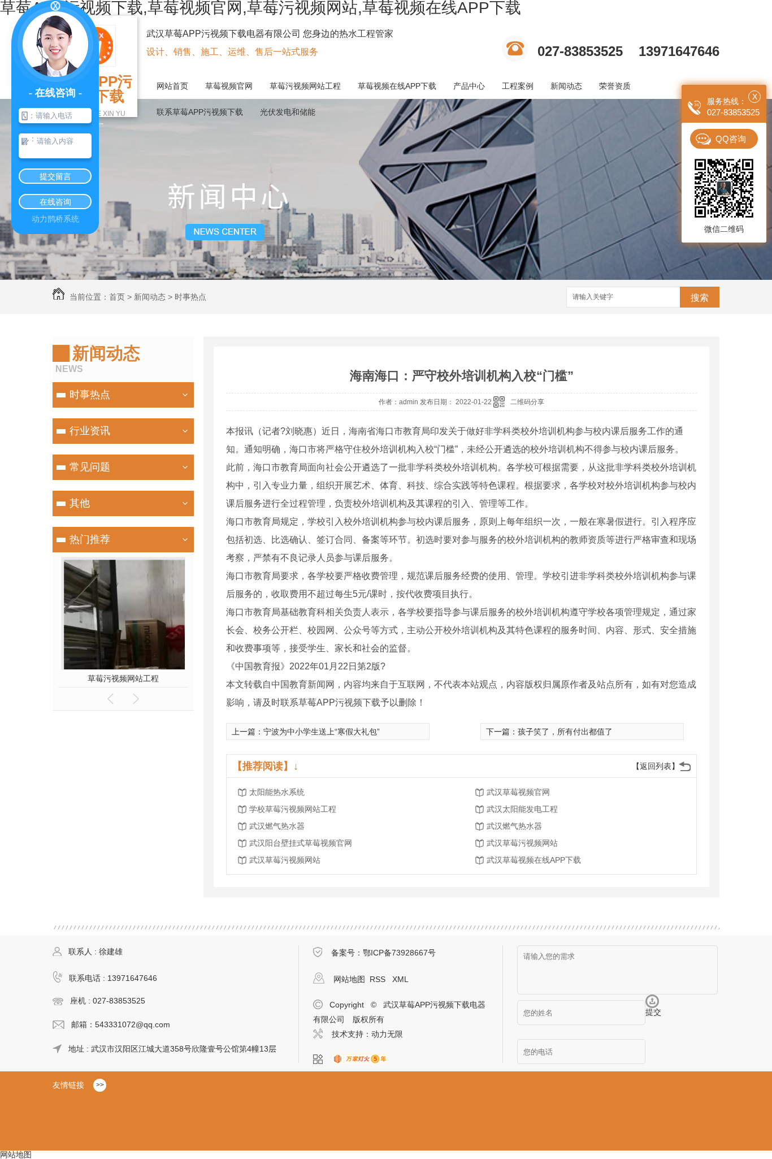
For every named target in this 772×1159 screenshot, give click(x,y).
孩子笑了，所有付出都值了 (565, 731)
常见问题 (90, 467)
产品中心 (469, 85)
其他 (80, 503)
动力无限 (387, 1034)
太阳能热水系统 (277, 792)
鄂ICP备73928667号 (399, 952)
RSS (379, 979)
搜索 (700, 297)
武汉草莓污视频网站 (522, 842)
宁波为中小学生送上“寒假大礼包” (321, 731)
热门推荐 (90, 539)
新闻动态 (566, 85)
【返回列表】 (655, 766)
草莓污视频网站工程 (305, 85)
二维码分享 (527, 402)
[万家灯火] (363, 1059)
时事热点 (190, 296)
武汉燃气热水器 (277, 826)
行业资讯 (90, 430)
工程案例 (518, 85)
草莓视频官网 (229, 85)
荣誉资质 (615, 85)
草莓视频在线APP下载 (397, 85)
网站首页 (172, 85)
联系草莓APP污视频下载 (200, 111)
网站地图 (349, 979)
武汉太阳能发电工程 (522, 809)
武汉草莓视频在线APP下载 (534, 859)
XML (400, 979)
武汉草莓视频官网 (518, 792)
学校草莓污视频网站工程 (292, 809)
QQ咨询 (730, 139)
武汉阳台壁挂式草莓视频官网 (300, 842)
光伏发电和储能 (287, 111)
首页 (117, 296)
